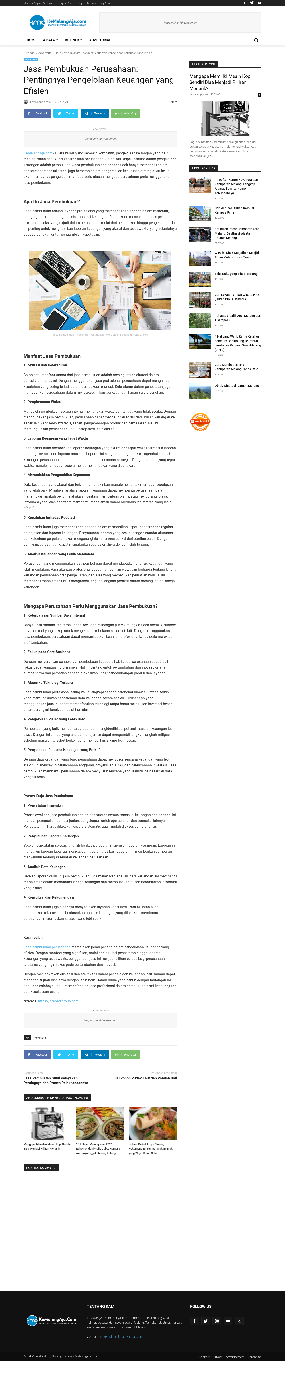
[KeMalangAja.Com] (59, 22)
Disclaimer (203, 1357)
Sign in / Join (66, 3)
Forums (91, 3)
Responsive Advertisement (180, 22)
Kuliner (72, 40)
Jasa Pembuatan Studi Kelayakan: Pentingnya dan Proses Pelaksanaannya (56, 1080)
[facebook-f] (194, 1321)
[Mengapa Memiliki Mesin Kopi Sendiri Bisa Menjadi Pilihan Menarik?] (48, 1123)
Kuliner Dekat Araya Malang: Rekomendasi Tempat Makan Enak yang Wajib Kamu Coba (151, 1148)
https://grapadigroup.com (58, 1001)
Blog (80, 3)
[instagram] (216, 1321)
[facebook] (244, 3)
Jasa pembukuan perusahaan (47, 947)
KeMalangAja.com (38, 153)
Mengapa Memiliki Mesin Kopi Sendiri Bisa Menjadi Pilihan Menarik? (220, 82)
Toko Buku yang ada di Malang (236, 274)
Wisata (49, 40)
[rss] (239, 1321)
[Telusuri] (256, 40)
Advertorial (100, 40)
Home (31, 40)
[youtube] (259, 3)
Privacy (218, 1357)
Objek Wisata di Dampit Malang (237, 385)
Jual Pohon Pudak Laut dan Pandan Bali (145, 1078)
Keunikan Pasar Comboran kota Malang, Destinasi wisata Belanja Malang (237, 233)
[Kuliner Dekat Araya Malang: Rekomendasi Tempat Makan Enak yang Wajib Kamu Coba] (153, 1123)
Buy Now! (105, 3)
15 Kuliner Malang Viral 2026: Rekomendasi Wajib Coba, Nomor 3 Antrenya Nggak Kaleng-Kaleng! (98, 1148)
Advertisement (235, 1357)
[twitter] (252, 3)
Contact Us (254, 1357)
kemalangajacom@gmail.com (123, 1336)
